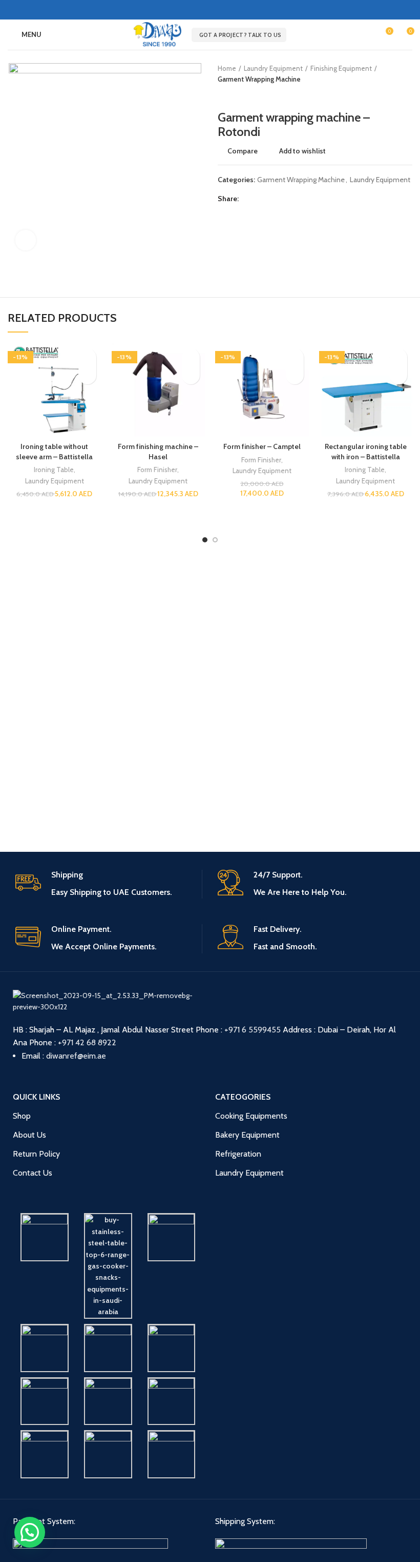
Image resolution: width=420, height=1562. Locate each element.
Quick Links (36, 1097)
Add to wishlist (302, 150)
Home (227, 68)
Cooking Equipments (251, 1116)
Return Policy (36, 1154)
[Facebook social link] (204, 9)
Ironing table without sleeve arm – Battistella (54, 451)
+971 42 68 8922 (87, 1042)
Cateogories (242, 1097)
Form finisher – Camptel (262, 446)
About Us (29, 1135)
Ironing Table (54, 469)
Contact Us (32, 1173)
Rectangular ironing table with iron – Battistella (366, 451)
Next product (243, 95)
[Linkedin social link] (216, 9)
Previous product (223, 95)
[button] (87, 375)
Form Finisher (157, 469)
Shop (22, 1116)
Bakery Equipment (247, 1135)
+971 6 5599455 (252, 1029)
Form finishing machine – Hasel (158, 451)
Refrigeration (238, 1154)
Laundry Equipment (273, 68)
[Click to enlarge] (25, 240)
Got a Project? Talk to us (240, 34)
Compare (242, 150)
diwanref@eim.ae (76, 1056)
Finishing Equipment (341, 68)
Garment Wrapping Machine (259, 79)
